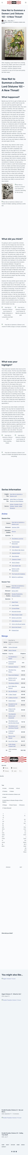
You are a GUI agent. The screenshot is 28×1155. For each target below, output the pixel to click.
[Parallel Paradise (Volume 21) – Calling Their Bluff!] (14, 1124)
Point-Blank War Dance (18, 550)
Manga (3, 23)
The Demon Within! (13, 683)
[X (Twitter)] (14, 1151)
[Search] (2, 2)
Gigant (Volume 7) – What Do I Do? (11, 994)
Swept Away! (12, 700)
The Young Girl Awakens (18, 574)
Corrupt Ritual (15, 608)
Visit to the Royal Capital (18, 624)
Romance (12, 508)
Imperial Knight (16, 553)
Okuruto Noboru (16, 596)
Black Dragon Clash (17, 614)
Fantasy (12, 506)
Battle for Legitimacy (17, 577)
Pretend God (15, 630)
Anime (4, 514)
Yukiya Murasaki (12, 647)
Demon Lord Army (17, 617)
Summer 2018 (15, 527)
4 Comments (16, 1113)
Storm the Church (16, 627)
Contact (4, 1146)
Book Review (5, 22)
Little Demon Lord (16, 621)
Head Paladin (15, 605)
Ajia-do (14, 531)
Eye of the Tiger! (13, 741)
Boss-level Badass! (13, 675)
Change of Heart (16, 559)
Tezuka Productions (17, 594)
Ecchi (20, 504)
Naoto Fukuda (12, 650)
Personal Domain (16, 611)
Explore (13, 1144)
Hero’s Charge (15, 562)
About (7, 1144)
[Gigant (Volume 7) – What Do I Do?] (14, 985)
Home (3, 1144)
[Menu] (25, 2)
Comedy (16, 504)
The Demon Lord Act (17, 538)
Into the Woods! (12, 691)
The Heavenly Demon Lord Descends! (12, 716)
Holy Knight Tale (16, 565)
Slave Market (15, 556)
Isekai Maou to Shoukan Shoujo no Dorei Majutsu (12, 801)
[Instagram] (16, 1151)
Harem (16, 506)
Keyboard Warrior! (13, 666)
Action (11, 504)
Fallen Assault (15, 547)
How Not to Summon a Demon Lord (16, 22)
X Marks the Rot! (12, 697)
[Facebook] (11, 1151)
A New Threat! (12, 694)
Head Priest (15, 602)
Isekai (20, 506)
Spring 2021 (15, 591)
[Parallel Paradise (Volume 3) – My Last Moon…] (14, 1053)
